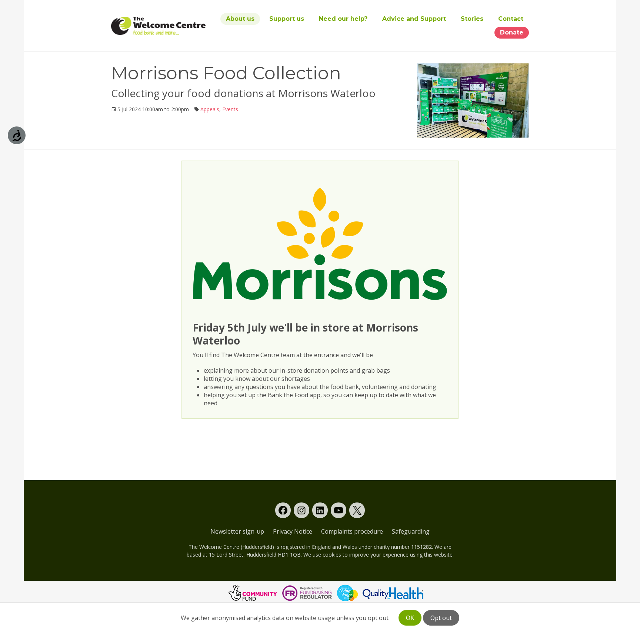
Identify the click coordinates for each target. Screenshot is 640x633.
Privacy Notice (292, 531)
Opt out (441, 618)
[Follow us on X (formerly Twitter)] (357, 510)
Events (230, 109)
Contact (510, 18)
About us (240, 18)
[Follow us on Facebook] (283, 510)
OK (410, 618)
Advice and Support (414, 18)
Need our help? (343, 18)
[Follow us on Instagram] (301, 510)
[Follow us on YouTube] (338, 510)
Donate (511, 32)
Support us (286, 18)
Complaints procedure (352, 531)
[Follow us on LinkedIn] (320, 510)
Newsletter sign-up (237, 531)
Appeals (209, 109)
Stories (472, 18)
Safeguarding (411, 531)
